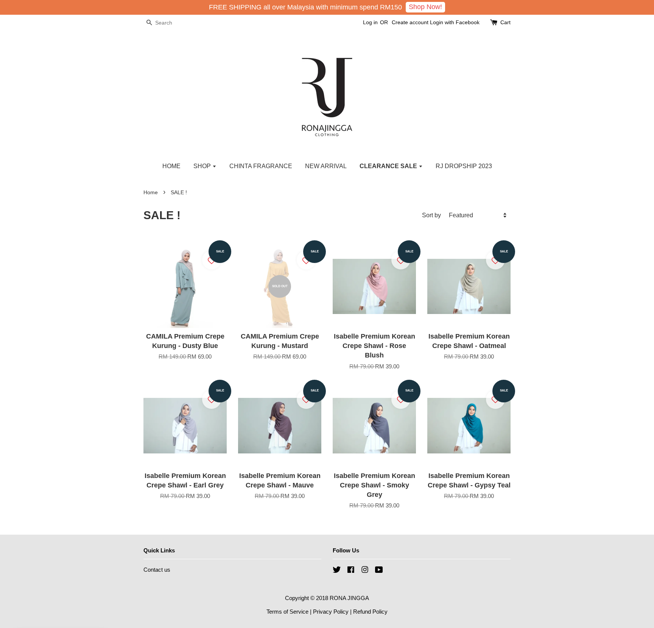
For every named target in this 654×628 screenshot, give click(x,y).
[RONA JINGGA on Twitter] (337, 571)
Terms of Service (287, 611)
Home (150, 192)
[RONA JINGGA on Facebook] (351, 571)
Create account (410, 22)
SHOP (202, 166)
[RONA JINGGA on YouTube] (379, 571)
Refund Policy (370, 611)
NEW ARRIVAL (326, 166)
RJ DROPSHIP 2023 (464, 166)
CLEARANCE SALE (389, 166)
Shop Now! (425, 7)
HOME (171, 166)
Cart (505, 22)
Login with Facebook (455, 22)
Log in (370, 22)
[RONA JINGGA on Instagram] (365, 571)
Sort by (431, 215)
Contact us (156, 569)
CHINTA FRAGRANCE (260, 166)
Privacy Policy (331, 611)
